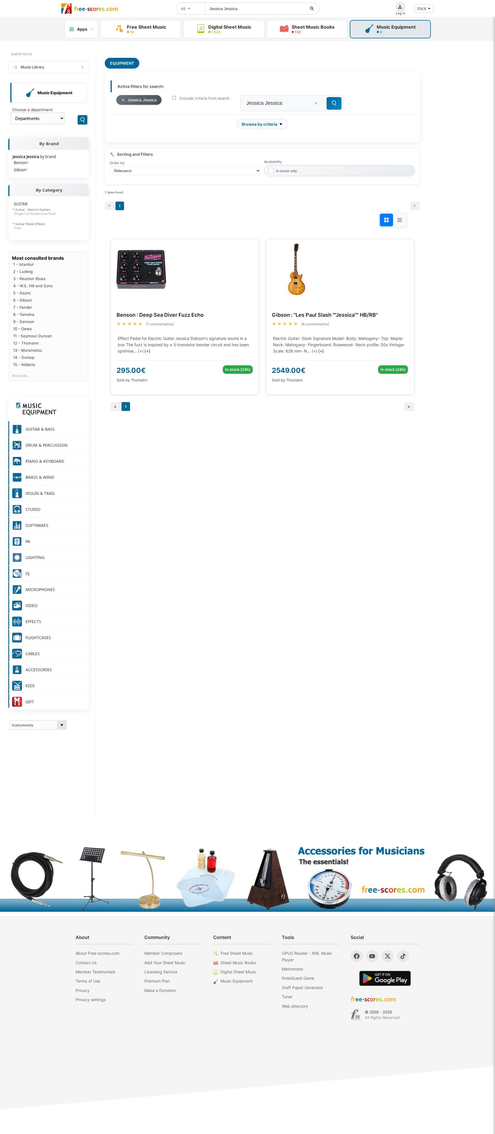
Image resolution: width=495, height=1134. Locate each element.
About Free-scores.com (97, 953)
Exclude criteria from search (205, 98)
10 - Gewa (22, 328)
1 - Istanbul (23, 264)
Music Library (32, 67)
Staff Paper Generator (302, 987)
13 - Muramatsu (27, 350)
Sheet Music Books (238, 962)
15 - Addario (24, 364)
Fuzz (17, 228)
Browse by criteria (259, 124)
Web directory (295, 1006)
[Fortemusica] (356, 1014)
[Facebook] (357, 956)
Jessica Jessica (142, 100)
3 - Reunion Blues (29, 278)
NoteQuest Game (298, 978)
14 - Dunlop (23, 357)
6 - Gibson (22, 300)
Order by (117, 163)
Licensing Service (160, 971)
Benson (21, 162)
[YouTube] (372, 956)
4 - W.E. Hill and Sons (33, 286)
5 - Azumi (22, 293)
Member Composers (163, 953)
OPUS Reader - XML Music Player (307, 956)
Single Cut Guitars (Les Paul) (34, 214)
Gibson (21, 169)
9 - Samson (23, 321)
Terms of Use (88, 981)
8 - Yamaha (23, 314)
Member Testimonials (95, 971)
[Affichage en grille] (386, 220)
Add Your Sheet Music (165, 962)
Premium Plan (157, 981)
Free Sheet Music (237, 953)
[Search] (82, 120)
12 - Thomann (26, 343)
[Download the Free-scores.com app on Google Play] (385, 978)
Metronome (292, 968)
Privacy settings (91, 999)
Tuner (287, 996)
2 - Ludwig (23, 271)
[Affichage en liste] (399, 220)
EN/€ (422, 8)
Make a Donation (160, 990)
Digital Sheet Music (238, 971)
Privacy (83, 990)
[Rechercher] (312, 8)
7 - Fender (22, 307)
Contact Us (86, 962)
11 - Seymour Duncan (32, 336)
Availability (273, 162)
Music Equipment (237, 981)
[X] (388, 956)
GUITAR (21, 203)
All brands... (21, 376)
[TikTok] (403, 956)
